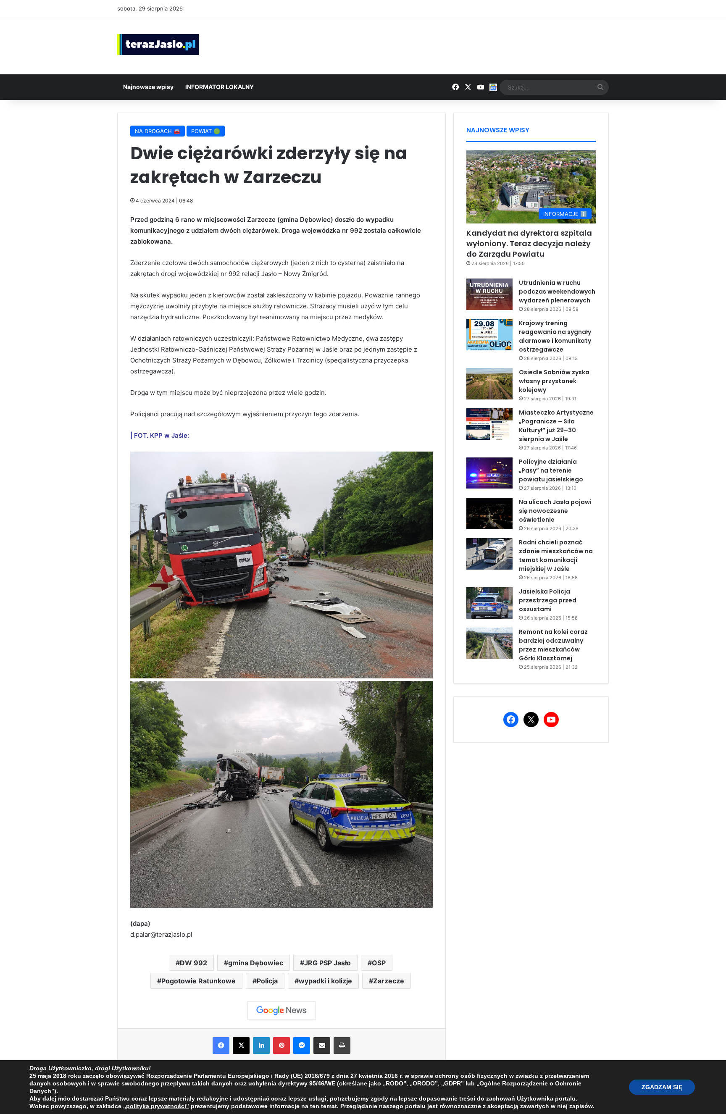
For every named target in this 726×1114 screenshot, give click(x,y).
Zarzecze (388, 981)
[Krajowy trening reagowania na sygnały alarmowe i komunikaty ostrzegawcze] (489, 334)
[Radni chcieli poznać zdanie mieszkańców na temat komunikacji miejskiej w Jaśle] (489, 554)
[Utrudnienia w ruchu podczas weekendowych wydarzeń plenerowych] (489, 294)
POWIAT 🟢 (205, 131)
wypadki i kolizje (325, 981)
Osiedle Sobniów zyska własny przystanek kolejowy (554, 381)
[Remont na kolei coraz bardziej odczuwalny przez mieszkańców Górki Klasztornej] (489, 643)
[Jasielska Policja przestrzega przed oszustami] (489, 603)
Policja (267, 981)
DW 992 (193, 963)
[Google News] (281, 1010)
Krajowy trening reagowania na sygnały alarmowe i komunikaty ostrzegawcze (555, 336)
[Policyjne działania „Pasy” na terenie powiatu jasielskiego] (489, 473)
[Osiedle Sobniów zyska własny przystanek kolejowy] (489, 383)
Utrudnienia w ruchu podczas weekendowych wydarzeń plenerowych (557, 291)
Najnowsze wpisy (148, 86)
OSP (379, 963)
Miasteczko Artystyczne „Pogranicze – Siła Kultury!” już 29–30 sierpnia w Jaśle (556, 425)
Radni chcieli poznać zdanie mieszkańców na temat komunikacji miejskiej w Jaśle (556, 555)
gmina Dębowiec (255, 963)
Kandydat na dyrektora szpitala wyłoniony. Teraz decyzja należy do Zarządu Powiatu (529, 243)
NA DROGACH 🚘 (157, 131)
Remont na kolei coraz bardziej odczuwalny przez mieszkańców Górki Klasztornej (553, 645)
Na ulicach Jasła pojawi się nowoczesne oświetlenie (555, 511)
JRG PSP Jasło (327, 963)
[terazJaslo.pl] (158, 44)
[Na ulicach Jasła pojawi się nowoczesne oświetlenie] (489, 513)
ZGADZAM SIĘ (662, 1087)
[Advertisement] (447, 44)
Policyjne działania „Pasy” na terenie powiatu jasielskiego (551, 470)
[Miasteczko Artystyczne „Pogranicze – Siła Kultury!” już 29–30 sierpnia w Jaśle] (489, 424)
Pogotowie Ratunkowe (198, 981)
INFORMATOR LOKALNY (219, 86)
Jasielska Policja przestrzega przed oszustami (547, 600)
